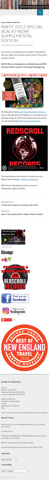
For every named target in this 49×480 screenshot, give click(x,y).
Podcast (16, 22)
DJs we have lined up (31, 121)
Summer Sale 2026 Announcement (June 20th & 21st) (22, 447)
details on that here (29, 179)
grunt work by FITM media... (8, 477)
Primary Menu (46, 12)
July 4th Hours (7, 431)
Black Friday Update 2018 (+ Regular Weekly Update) (22, 212)
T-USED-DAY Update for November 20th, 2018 (19, 203)
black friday (6, 22)
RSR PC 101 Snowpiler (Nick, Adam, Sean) (17, 443)
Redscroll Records (25, 45)
